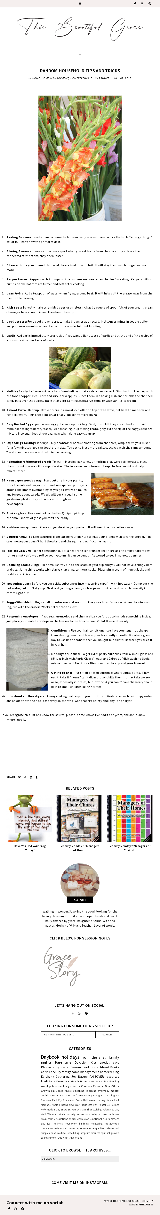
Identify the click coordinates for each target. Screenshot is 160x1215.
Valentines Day (110, 1109)
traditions (48, 1081)
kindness (84, 1123)
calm (50, 1118)
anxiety (71, 1114)
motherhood (112, 1123)
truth (71, 1137)
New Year (74, 1104)
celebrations (61, 1118)
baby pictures (99, 1114)
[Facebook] (135, 4)
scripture (85, 1132)
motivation (47, 1128)
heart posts (90, 1067)
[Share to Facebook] (25, 777)
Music (68, 1090)
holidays (70, 1057)
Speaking (78, 1090)
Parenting (63, 1062)
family (66, 1072)
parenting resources (80, 1128)
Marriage (46, 1104)
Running (114, 1081)
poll (117, 1128)
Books (114, 1067)
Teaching (91, 1090)
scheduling (73, 1132)
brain (44, 1118)
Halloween (89, 1100)
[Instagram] (142, 4)
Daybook (50, 1057)
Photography (50, 1067)
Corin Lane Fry (51, 1072)
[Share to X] (19, 777)
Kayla (110, 1100)
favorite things (61, 1086)
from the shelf (94, 1057)
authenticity (83, 1114)
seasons (65, 1095)
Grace (79, 1100)
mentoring (97, 1123)
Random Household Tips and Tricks (80, 70)
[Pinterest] (150, 4)
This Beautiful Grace (126, 1201)
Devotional (63, 1081)
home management (55, 78)
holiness (58, 1123)
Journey (100, 1100)
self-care (77, 1095)
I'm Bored (57, 1090)
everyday (103, 1090)
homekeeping (79, 78)
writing (78, 1137)
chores (72, 1118)
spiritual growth (110, 1132)
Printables (104, 1104)
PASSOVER (96, 1076)
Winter (62, 1114)
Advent (104, 1067)
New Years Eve (98, 1081)
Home (36, 78)
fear (49, 1123)
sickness (95, 1132)
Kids (94, 1062)
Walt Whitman (49, 1114)
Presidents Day (89, 1104)
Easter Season (71, 1067)
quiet (53, 1132)
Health (75, 1081)
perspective (98, 1128)
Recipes (115, 1104)
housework (71, 1123)
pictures (109, 1128)
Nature (83, 1076)
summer (52, 1137)
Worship (46, 1086)
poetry (76, 1086)
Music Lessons (60, 1104)
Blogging (98, 1095)
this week (63, 1137)
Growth (45, 1090)
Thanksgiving (94, 1109)
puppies (45, 1132)
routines (61, 1132)
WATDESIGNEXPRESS (141, 1204)
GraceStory (112, 1086)
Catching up (112, 1095)
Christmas (68, 1100)
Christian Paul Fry (51, 1100)
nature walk (61, 1128)
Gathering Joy (66, 1076)
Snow (64, 1109)
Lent (116, 1100)
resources (112, 1076)
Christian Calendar (92, 1086)
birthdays (114, 1114)
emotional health (100, 1118)
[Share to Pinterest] (31, 777)
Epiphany (47, 1076)
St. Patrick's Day (77, 1109)
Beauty (88, 1095)
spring (44, 1137)
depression (83, 1118)
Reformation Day (50, 1109)
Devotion (81, 1062)
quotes (54, 1095)
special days (109, 1062)
